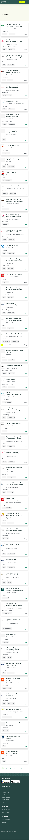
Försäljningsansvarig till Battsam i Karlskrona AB (13, 87)
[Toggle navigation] (27, 2)
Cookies (3, 795)
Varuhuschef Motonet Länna (14, 723)
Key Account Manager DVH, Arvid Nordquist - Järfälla (14, 438)
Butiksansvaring (11, 634)
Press (2, 802)
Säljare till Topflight (12, 101)
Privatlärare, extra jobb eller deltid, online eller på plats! (14, 41)
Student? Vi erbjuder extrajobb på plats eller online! (13, 453)
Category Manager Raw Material (13, 737)
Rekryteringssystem (6, 812)
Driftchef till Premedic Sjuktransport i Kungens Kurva (13, 71)
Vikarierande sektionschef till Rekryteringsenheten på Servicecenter (14, 56)
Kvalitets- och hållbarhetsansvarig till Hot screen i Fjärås (14, 499)
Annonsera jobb (5, 809)
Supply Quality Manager (13, 159)
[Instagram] (2, 826)
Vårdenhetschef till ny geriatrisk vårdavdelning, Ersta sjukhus (13, 216)
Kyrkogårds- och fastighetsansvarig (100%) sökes (14, 605)
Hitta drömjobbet (6, 819)
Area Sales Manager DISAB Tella (14, 468)
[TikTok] (11, 826)
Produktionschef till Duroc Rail (13, 620)
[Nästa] (26, 768)
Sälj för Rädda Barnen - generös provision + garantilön (13, 115)
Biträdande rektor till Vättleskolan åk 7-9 (12, 574)
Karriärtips (4, 822)
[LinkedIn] (5, 826)
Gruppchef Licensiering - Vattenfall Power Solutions (14, 260)
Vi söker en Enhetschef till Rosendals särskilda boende (14, 589)
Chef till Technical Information (11, 695)
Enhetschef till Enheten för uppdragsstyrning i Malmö (14, 514)
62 (22, 768)
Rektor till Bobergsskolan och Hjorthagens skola (13, 649)
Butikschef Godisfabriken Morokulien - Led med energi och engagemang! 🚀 (14, 200)
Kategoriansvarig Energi (13, 145)
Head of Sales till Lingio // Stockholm (13, 679)
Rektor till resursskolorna (13, 423)
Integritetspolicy (5, 792)
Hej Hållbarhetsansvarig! (13, 709)
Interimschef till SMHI (12, 245)
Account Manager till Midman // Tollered (12, 752)
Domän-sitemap (5, 797)
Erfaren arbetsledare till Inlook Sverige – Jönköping (14, 25)
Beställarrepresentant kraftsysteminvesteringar (13, 409)
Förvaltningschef (11, 172)
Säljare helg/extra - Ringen (14, 366)
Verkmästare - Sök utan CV (14, 334)
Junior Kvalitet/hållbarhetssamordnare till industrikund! (14, 393)
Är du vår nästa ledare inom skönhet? (14, 351)
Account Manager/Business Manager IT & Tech (14, 131)
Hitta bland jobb (5, 799)
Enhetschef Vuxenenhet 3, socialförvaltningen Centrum (14, 484)
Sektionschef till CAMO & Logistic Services (13, 664)
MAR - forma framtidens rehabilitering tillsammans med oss (14, 545)
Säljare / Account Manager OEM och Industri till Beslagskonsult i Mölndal (14, 231)
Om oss (3, 790)
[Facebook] (8, 826)
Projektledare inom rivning (14, 274)
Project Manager (11, 559)
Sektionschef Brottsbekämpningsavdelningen (14, 304)
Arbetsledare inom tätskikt (14, 186)
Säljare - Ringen (10, 379)
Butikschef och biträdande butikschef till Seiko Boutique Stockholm (14, 530)
